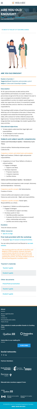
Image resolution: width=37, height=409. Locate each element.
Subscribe (24, 345)
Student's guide (8, 273)
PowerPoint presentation (11, 283)
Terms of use (4, 321)
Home (2, 17)
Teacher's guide (8, 268)
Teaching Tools (20, 17)
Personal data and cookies (8, 319)
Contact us (4, 318)
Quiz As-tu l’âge (8, 233)
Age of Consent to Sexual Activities (21, 239)
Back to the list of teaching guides (16, 29)
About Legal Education (7, 313)
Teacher (9, 17)
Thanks (3, 315)
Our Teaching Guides (7, 19)
